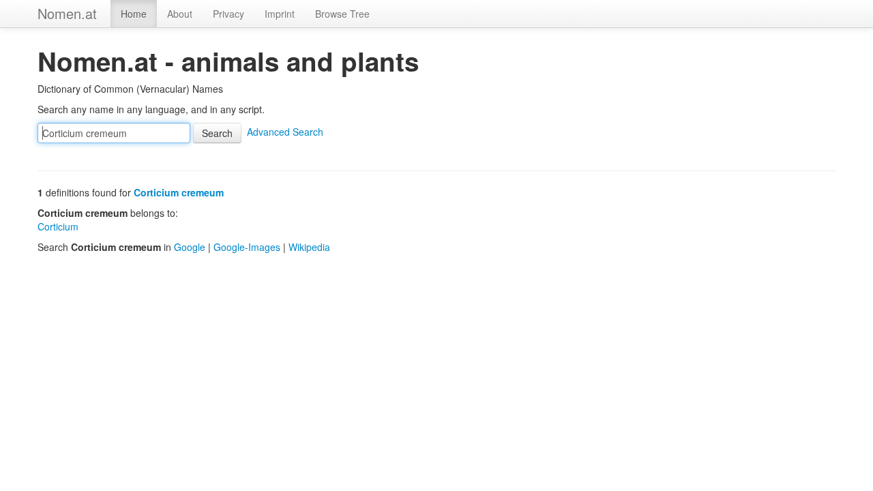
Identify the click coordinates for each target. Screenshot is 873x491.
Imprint (280, 13)
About (179, 13)
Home (134, 13)
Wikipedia (309, 247)
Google (189, 247)
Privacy (228, 13)
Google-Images (246, 247)
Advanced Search (285, 131)
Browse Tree (342, 13)
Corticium (58, 226)
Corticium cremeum (179, 192)
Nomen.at (67, 13)
